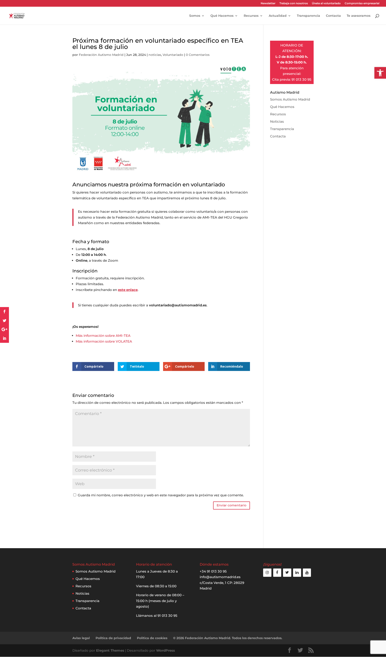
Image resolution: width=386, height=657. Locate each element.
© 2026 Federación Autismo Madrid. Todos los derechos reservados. (227, 638)
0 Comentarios (198, 55)
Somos (194, 16)
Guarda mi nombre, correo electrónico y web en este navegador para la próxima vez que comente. (161, 495)
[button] (380, 73)
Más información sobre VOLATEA (104, 341)
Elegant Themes (110, 650)
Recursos (251, 16)
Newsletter (268, 3)
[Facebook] (277, 573)
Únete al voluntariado (326, 3)
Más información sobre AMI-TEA (103, 335)
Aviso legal (81, 638)
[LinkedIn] (297, 573)
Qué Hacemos (221, 16)
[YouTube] (307, 573)
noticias (155, 55)
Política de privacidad (113, 638)
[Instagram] (267, 573)
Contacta (333, 16)
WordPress (165, 650)
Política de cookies (152, 638)
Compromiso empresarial (362, 3)
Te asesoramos (358, 16)
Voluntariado (173, 55)
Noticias (277, 121)
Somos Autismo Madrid (290, 99)
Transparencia (308, 16)
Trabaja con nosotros (293, 3)
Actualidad (278, 16)
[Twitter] (287, 573)
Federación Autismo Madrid (101, 55)
